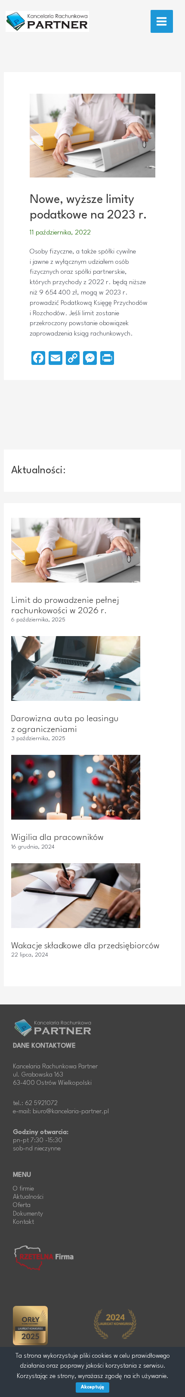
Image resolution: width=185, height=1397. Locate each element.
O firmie (23, 1189)
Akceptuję (92, 1387)
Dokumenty (28, 1214)
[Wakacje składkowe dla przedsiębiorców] (75, 895)
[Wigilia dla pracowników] (75, 787)
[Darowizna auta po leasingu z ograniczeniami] (75, 668)
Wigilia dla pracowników (57, 837)
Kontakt (23, 1222)
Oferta (22, 1205)
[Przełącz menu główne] (162, 21)
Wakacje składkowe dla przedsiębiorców (85, 946)
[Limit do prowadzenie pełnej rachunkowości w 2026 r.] (75, 550)
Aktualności (28, 1197)
